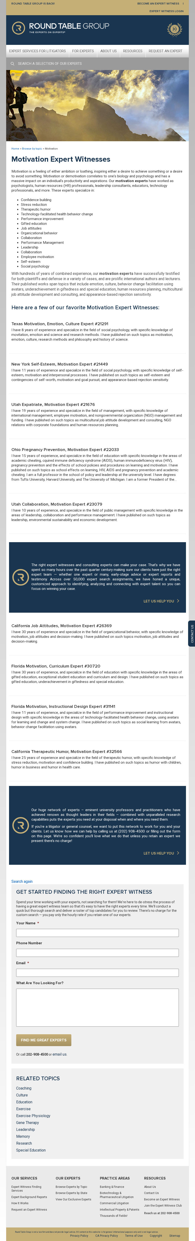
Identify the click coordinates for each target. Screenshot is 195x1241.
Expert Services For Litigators (37, 51)
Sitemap (174, 1235)
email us (60, 1054)
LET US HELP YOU (159, 601)
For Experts (83, 51)
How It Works (20, 1203)
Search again (22, 881)
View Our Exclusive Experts (73, 1199)
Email (22, 963)
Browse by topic (32, 148)
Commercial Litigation (114, 1203)
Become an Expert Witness (162, 1199)
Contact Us (151, 1193)
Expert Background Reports (29, 1197)
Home (15, 148)
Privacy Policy (79, 1235)
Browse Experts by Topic (71, 1187)
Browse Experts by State (71, 1193)
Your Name (27, 923)
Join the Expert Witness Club (163, 1205)
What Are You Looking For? (39, 983)
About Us (108, 51)
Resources (132, 51)
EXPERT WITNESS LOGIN (167, 11)
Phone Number (29, 943)
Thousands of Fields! (113, 1215)
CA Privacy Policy (106, 1235)
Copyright (156, 1235)
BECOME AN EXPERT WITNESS (158, 3)
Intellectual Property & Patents (119, 1209)
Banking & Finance (112, 1187)
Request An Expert (165, 51)
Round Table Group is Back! (33, 3)
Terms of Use (134, 1235)
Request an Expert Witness (29, 1209)
